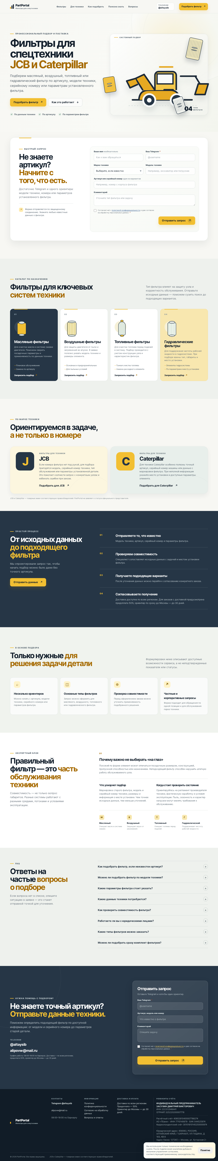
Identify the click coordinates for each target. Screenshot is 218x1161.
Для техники (77, 6)
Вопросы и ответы (93, 1117)
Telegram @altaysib (61, 1103)
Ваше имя (106, 151)
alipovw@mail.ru (23, 1050)
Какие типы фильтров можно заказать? (123, 931)
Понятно (205, 1150)
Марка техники (101, 165)
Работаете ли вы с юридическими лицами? (126, 920)
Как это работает (65, 102)
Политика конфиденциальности (95, 1105)
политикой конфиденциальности (126, 210)
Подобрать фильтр (193, 6)
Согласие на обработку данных (96, 1112)
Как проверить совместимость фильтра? (124, 910)
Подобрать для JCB (54, 485)
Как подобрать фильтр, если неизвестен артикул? (130, 866)
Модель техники (154, 165)
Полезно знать (116, 6)
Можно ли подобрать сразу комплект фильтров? (129, 942)
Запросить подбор (25, 375)
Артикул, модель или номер (150, 1013)
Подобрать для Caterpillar (158, 485)
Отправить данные (28, 582)
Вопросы (133, 6)
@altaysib (18, 1044)
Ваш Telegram (153, 151)
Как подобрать (96, 6)
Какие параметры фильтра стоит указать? (125, 888)
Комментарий (100, 192)
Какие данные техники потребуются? (122, 899)
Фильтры (61, 6)
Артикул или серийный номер (117, 178)
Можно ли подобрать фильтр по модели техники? (130, 877)
